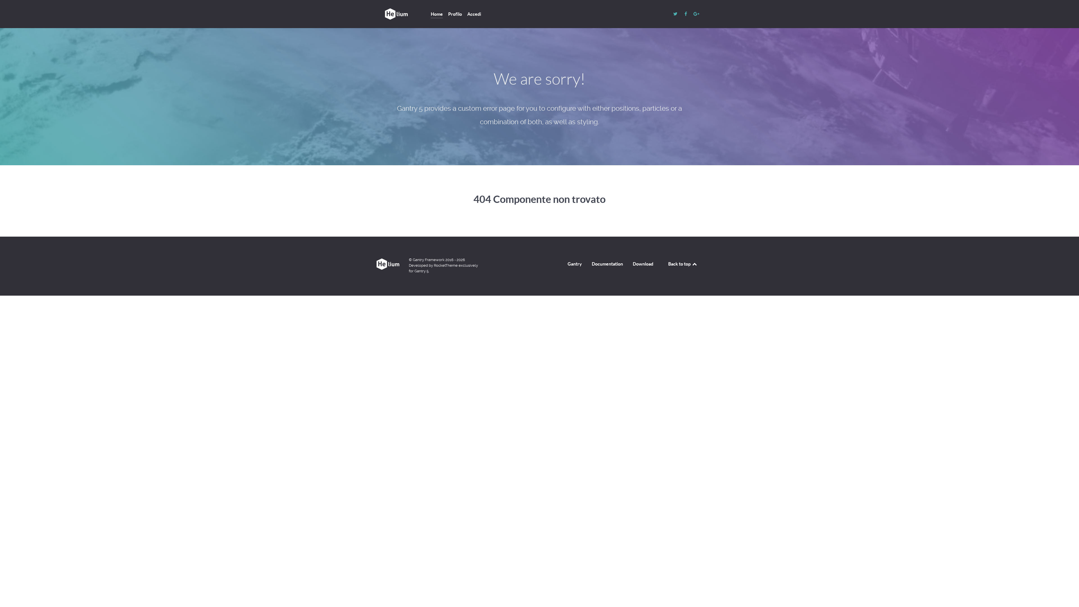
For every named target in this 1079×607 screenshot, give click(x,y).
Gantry (575, 263)
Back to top (680, 263)
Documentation (607, 263)
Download (643, 263)
